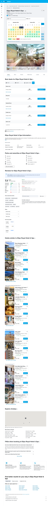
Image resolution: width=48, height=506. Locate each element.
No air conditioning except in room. (28, 188)
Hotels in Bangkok (8, 489)
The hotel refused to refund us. (28, 190)
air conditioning (12, 206)
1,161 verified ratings (14, 15)
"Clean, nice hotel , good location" (28, 182)
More (6, 139)
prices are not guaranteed (26, 494)
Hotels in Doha (7, 485)
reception (14, 204)
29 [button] (13, 36)
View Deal (25, 250)
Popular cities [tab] (8, 481)
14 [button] (11, 31)
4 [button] (25, 29)
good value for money (8, 204)
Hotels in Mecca (35, 485)
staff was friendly (7, 198)
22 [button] (13, 34)
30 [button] (15, 36)
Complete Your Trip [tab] (23, 481)
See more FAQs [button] (19, 456)
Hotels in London (8, 488)
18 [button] (20, 31)
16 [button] (15, 31)
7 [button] (32, 29)
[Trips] (1, 15)
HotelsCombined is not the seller (11, 497)
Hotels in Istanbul (22, 485)
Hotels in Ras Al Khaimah (23, 489)
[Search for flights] (1, 4)
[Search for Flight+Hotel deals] (1, 10)
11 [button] (20, 29)
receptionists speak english (9, 202)
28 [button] (11, 36)
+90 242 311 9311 (10, 14)
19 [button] (22, 31)
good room (17, 206)
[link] (11, 281)
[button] (2, 1)
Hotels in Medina (21, 487)
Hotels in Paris (21, 488)
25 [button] (20, 34)
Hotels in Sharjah (35, 489)
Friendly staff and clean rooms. (28, 183)
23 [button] (15, 34)
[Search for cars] (1, 8)
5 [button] (22, 27)
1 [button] (13, 27)
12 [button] (22, 29)
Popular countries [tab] (15, 481)
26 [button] (22, 34)
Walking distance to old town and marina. (29, 181)
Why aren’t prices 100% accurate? (11, 500)
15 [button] (13, 31)
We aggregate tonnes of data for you (12, 498)
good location (11, 200)
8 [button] (13, 29)
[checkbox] (9, 223)
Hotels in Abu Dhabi (36, 488)
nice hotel (6, 200)
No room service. (26, 187)
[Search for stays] (1, 6)
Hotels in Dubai (7, 487)
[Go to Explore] (1, 12)
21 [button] (11, 34)
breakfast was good (14, 198)
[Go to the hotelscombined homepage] (7, 1)
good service (7, 206)
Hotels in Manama (35, 487)
